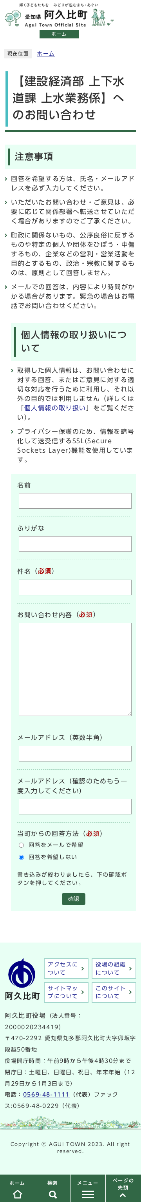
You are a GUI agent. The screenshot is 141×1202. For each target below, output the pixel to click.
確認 (73, 899)
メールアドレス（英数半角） (62, 738)
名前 (24, 485)
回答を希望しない (53, 857)
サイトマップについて (63, 992)
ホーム (46, 53)
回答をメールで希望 (56, 845)
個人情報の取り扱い (55, 408)
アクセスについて (63, 968)
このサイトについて (111, 992)
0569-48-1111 (46, 1094)
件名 (24, 572)
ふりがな (31, 528)
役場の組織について (111, 968)
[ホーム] (59, 23)
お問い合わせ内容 (44, 615)
